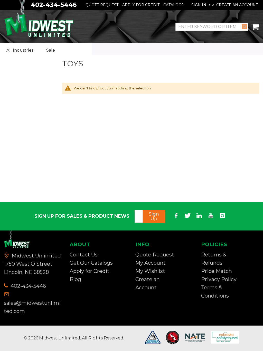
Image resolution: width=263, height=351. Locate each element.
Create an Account (237, 5)
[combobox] (211, 27)
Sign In (198, 5)
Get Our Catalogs (91, 263)
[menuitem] (24, 50)
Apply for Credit (89, 271)
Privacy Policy (219, 279)
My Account (150, 263)
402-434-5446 (27, 286)
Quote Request (102, 5)
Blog (75, 279)
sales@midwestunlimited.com (32, 307)
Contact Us (84, 255)
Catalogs (173, 5)
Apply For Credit (140, 5)
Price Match (216, 271)
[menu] (46, 50)
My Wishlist (150, 271)
